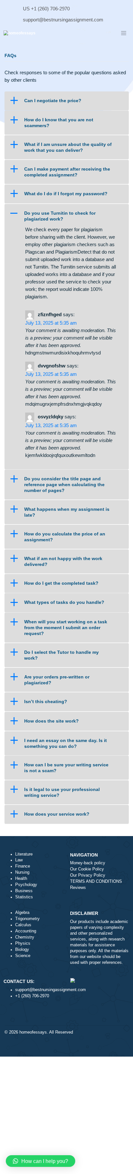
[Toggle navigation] (123, 33)
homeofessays (33, 1032)
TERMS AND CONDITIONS (96, 881)
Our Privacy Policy (87, 875)
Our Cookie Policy (87, 869)
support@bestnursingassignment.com (63, 19)
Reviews (78, 887)
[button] (66, 100)
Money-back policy (87, 863)
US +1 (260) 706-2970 (46, 8)
